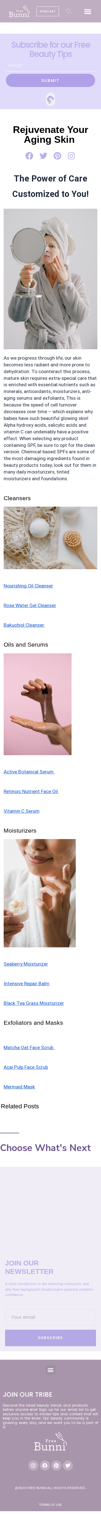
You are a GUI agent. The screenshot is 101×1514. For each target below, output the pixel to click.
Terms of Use (50, 1504)
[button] (88, 11)
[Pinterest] (56, 1465)
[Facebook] (45, 1465)
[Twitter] (68, 1465)
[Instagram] (33, 1465)
